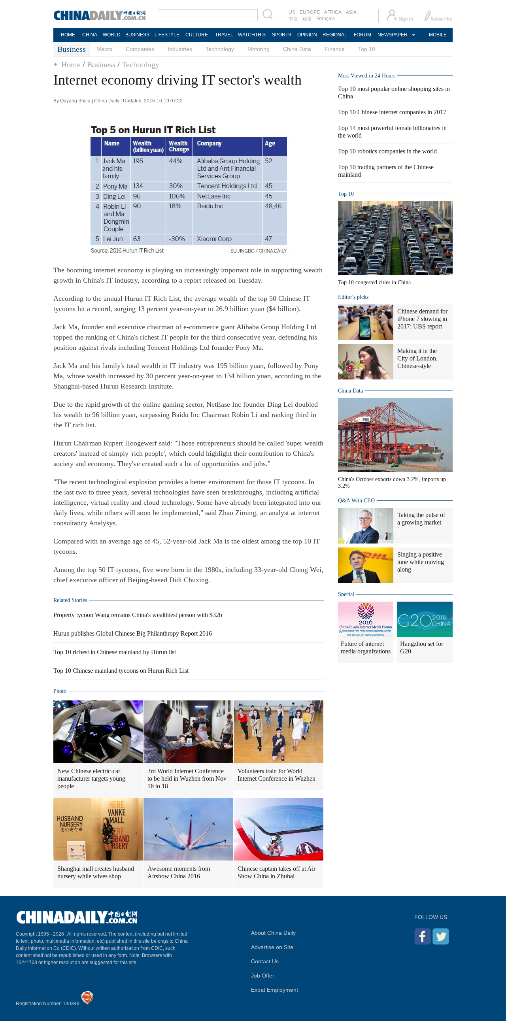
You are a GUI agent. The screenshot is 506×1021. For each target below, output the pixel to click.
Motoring (258, 49)
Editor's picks (353, 297)
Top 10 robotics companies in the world (387, 151)
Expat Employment (274, 990)
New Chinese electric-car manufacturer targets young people (91, 778)
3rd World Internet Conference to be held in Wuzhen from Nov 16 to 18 (187, 778)
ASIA (351, 12)
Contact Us (265, 961)
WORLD (112, 35)
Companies (140, 49)
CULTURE (196, 35)
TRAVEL (224, 35)
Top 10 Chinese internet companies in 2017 (392, 112)
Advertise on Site (272, 947)
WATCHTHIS (252, 35)
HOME (68, 35)
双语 (307, 19)
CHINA (89, 35)
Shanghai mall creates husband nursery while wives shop (95, 872)
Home (71, 64)
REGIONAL (335, 35)
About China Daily (273, 933)
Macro (104, 49)
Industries (180, 49)
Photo (59, 691)
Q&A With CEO (356, 501)
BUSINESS (137, 35)
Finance (335, 49)
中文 (293, 19)
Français (325, 18)
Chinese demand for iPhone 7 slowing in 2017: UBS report (422, 319)
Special (346, 594)
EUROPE (310, 12)
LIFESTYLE (167, 35)
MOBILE (438, 35)
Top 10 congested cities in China (374, 282)
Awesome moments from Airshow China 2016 (178, 872)
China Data (297, 49)
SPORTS (281, 35)
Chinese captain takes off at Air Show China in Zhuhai (276, 872)
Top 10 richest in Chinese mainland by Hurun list (114, 652)
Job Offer (262, 975)
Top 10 (366, 49)
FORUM (362, 35)
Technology (220, 49)
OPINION (307, 35)
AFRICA (333, 12)
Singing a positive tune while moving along (420, 562)
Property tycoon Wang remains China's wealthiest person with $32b (137, 614)
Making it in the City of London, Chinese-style (417, 358)
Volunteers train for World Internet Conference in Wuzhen (276, 775)
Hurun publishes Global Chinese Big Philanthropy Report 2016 (132, 633)
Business (101, 64)
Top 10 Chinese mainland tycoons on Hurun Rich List (121, 670)
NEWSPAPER (392, 35)
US (292, 12)
